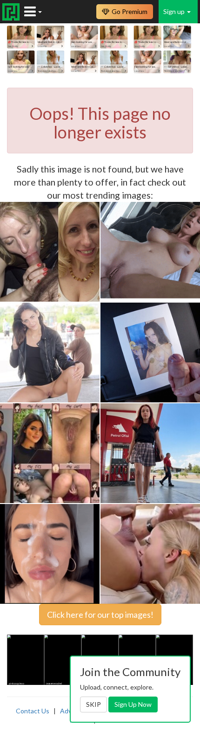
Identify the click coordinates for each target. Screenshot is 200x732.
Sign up (174, 11)
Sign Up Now (133, 704)
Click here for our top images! (100, 614)
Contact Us (32, 711)
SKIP (93, 704)
